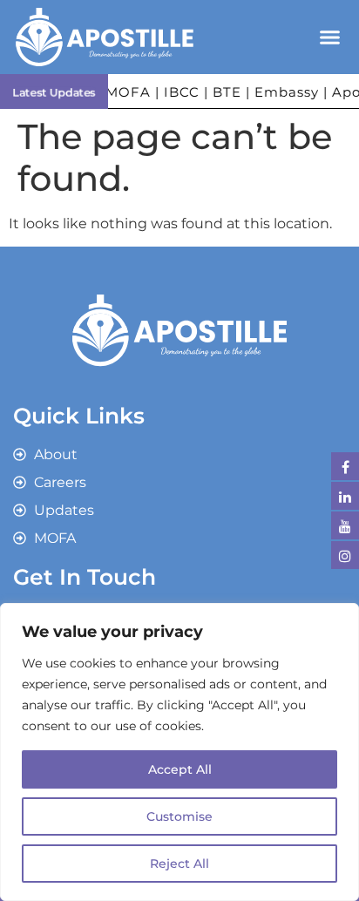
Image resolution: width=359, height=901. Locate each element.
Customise (179, 816)
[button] (329, 37)
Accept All (180, 769)
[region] (179, 752)
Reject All (179, 863)
